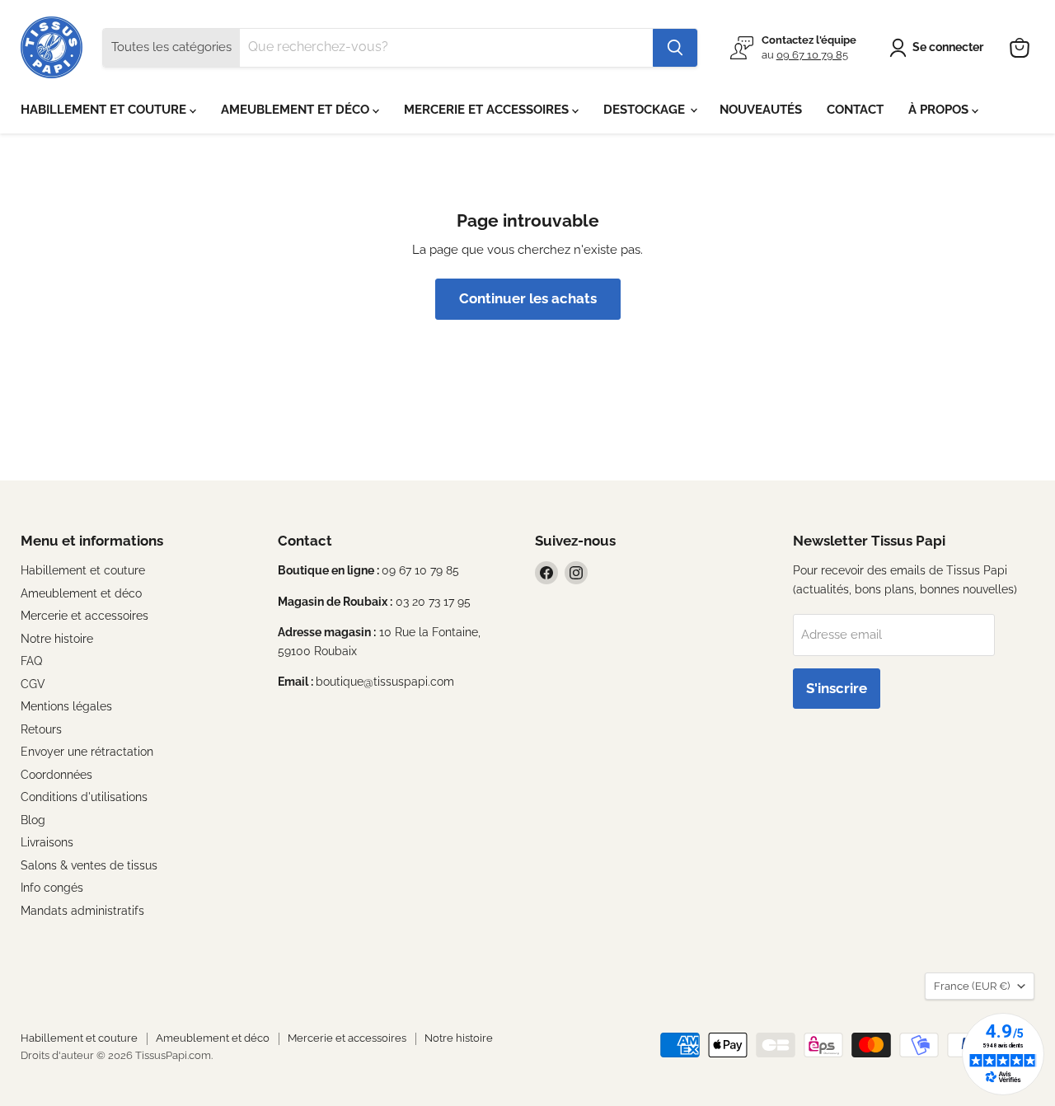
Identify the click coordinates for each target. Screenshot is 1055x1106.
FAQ (31, 661)
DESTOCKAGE (645, 109)
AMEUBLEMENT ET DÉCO (297, 109)
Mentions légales (66, 706)
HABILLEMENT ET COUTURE (105, 109)
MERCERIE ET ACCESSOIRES (488, 109)
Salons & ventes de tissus (89, 865)
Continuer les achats (528, 298)
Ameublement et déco (81, 593)
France (972, 986)
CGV (33, 684)
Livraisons (47, 842)
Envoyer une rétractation (87, 751)
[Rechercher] (675, 48)
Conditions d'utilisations (84, 797)
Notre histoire (57, 638)
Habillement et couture (83, 570)
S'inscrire (836, 688)
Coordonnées (56, 774)
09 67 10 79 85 (812, 55)
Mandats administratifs (82, 910)
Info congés (52, 887)
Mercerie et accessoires (84, 615)
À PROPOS (940, 109)
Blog (33, 820)
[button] (939, 48)
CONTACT (855, 109)
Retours (41, 729)
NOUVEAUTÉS (761, 109)
